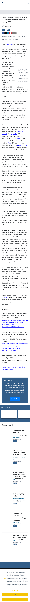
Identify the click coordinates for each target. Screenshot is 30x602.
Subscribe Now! (15, 398)
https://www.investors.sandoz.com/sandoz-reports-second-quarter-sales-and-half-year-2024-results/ (15, 367)
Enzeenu (4, 297)
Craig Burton (16, 498)
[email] (13, 33)
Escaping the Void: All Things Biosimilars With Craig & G (19, 494)
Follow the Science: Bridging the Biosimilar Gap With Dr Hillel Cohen (20, 452)
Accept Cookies (15, 599)
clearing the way (22, 145)
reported (9, 44)
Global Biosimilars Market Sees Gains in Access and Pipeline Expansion (20, 537)
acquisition (14, 134)
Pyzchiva (19, 138)
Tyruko (10, 143)
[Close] (28, 570)
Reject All (15, 594)
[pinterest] (10, 33)
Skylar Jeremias (7, 26)
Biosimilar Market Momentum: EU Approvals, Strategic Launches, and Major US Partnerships (19, 517)
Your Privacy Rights (15, 590)
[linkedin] (8, 33)
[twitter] (5, 33)
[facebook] (3, 33)
